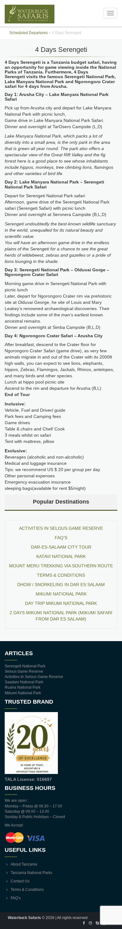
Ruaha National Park (22, 687)
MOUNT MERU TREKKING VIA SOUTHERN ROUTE (61, 565)
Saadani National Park (24, 682)
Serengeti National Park (25, 666)
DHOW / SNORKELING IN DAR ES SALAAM (61, 584)
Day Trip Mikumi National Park (61, 603)
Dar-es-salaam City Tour (61, 547)
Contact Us (20, 881)
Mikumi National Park (61, 593)
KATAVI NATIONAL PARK (61, 556)
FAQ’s (61, 537)
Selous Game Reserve (24, 671)
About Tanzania (24, 864)
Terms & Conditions (61, 575)
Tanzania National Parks (31, 873)
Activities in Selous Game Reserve (61, 528)
